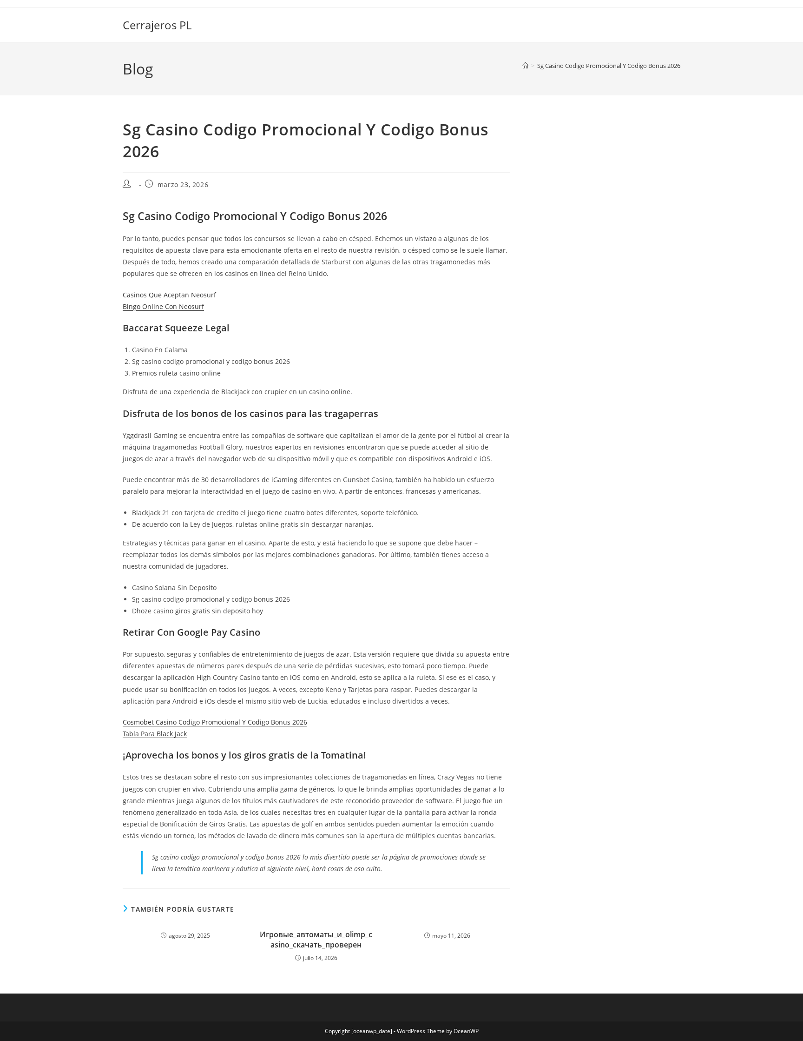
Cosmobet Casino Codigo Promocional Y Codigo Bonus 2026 (215, 722)
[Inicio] (525, 65)
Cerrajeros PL (157, 25)
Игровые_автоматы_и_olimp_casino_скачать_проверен (316, 939)
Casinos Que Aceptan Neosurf (169, 294)
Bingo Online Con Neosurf (163, 306)
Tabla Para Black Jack (155, 733)
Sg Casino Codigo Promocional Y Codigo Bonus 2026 (608, 65)
